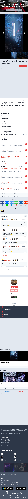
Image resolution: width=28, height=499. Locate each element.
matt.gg (8, 219)
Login (25, 1)
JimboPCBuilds (8, 260)
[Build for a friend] (14, 356)
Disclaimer (17, 484)
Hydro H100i (9, 188)
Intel (2, 144)
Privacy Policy (6, 484)
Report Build (8, 391)
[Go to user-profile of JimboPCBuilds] (3, 260)
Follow (14, 287)
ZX (5, 176)
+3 (18, 229)
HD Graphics (7, 163)
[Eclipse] (9, 467)
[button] (24, 33)
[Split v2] (19, 467)
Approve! (23, 65)
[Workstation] (14, 377)
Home (8, 10)
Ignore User (21, 391)
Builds (14, 10)
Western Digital (5, 168)
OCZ (2, 176)
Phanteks (3, 182)
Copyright (12, 484)
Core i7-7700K (7, 144)
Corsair (3, 156)
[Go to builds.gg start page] (4, 1)
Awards (14, 476)
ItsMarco (7, 230)
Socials (10, 476)
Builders (18, 476)
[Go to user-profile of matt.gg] (3, 219)
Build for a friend (5, 362)
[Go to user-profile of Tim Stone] (14, 282)
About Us (11, 482)
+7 (19, 260)
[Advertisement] (14, 333)
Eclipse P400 (10, 182)
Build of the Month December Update (9, 447)
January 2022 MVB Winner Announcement (10, 443)
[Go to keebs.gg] (17, 1)
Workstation (4, 384)
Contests (8, 480)
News (11, 474)
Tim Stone (14, 293)
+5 (18, 219)
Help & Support (17, 482)
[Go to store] (26, 144)
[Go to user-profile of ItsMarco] (4, 230)
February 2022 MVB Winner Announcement (10, 440)
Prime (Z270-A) (9, 150)
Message (14, 290)
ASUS (2, 150)
